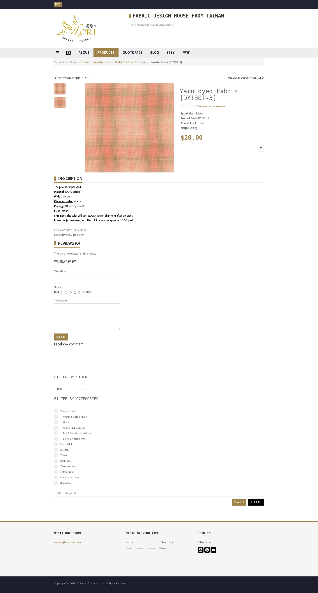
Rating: (58, 287)
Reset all (256, 502)
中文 (186, 52)
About (84, 52)
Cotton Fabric (67, 472)
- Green (64, 422)
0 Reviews (201, 106)
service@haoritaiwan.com (68, 542)
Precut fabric (66, 444)
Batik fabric (65, 461)
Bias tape (65, 449)
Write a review (217, 106)
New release (66, 483)
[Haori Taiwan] (76, 28)
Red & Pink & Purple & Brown (131, 62)
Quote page (132, 52)
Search (239, 502)
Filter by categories (76, 399)
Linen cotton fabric (69, 477)
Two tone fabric (68, 466)
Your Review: (61, 300)
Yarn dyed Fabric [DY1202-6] (72, 78)
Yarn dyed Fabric (103, 62)
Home (73, 62)
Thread (64, 455)
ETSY (170, 52)
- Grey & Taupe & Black (72, 427)
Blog (154, 52)
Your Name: (60, 271)
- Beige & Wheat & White (73, 438)
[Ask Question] (261, 148)
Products (105, 52)
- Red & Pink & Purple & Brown (76, 433)
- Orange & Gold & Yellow (73, 416)
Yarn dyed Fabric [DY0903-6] (244, 78)
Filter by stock (70, 377)
